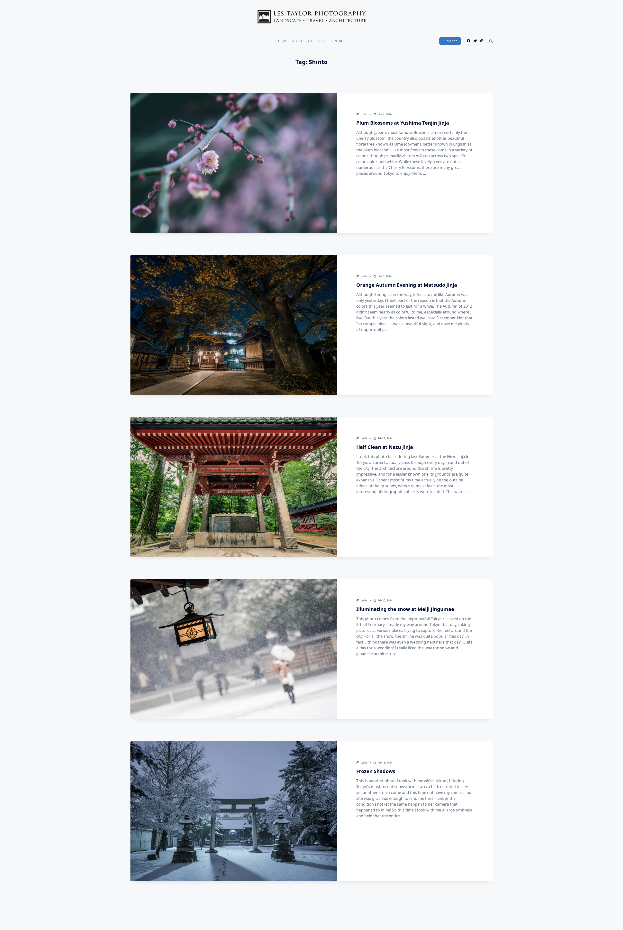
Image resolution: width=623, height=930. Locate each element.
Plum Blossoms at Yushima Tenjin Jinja (402, 123)
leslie (363, 114)
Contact (337, 40)
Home (283, 40)
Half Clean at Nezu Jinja (384, 447)
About (298, 40)
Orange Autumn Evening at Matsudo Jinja (406, 285)
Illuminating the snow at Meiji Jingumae (405, 609)
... (424, 173)
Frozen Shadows (375, 771)
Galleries (317, 40)
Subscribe (450, 41)
